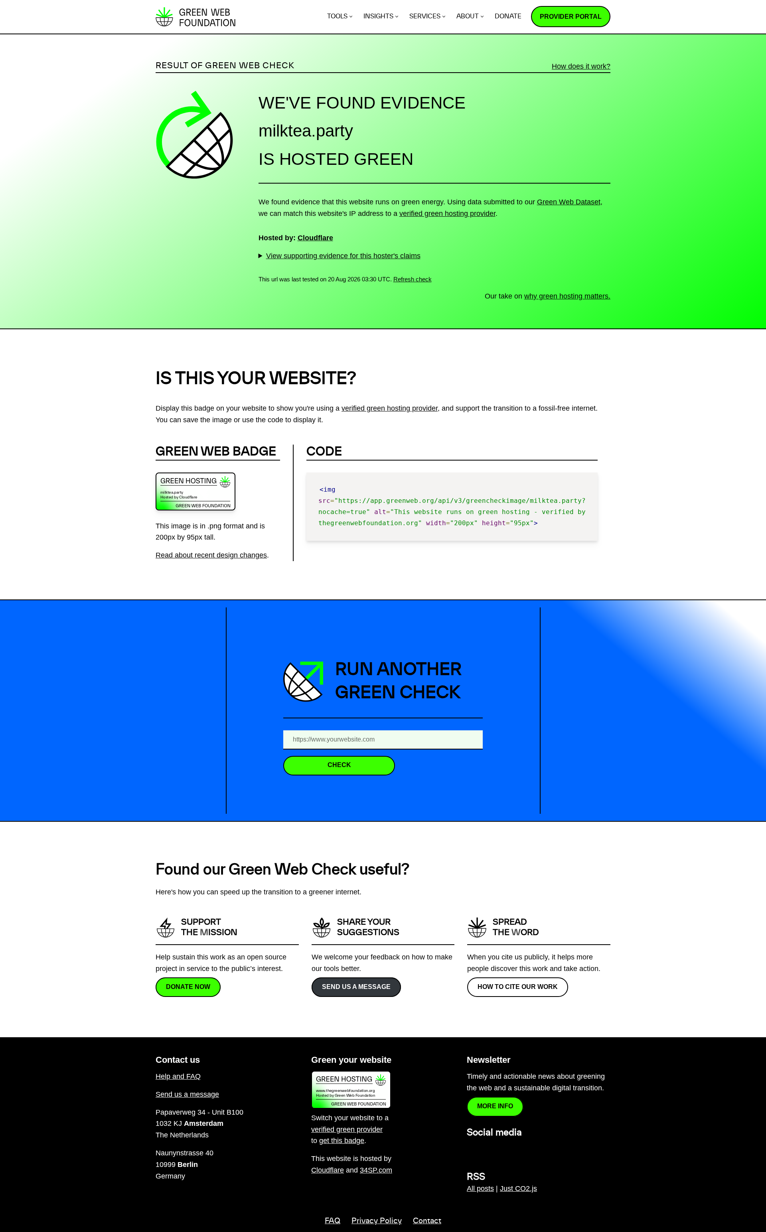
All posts (480, 1188)
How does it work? (581, 66)
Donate (508, 17)
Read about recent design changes (211, 555)
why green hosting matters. (567, 296)
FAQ (332, 1221)
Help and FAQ (178, 1076)
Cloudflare (315, 238)
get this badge (341, 1141)
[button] (350, 16)
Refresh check (412, 279)
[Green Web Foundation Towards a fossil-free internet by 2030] (195, 16)
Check (339, 764)
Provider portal (571, 16)
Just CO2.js (518, 1188)
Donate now (188, 986)
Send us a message (356, 986)
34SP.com (376, 1170)
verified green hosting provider (447, 214)
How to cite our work (518, 986)
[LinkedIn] (471, 1150)
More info (495, 1106)
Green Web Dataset (568, 202)
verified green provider (347, 1129)
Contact (427, 1221)
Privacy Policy (376, 1221)
